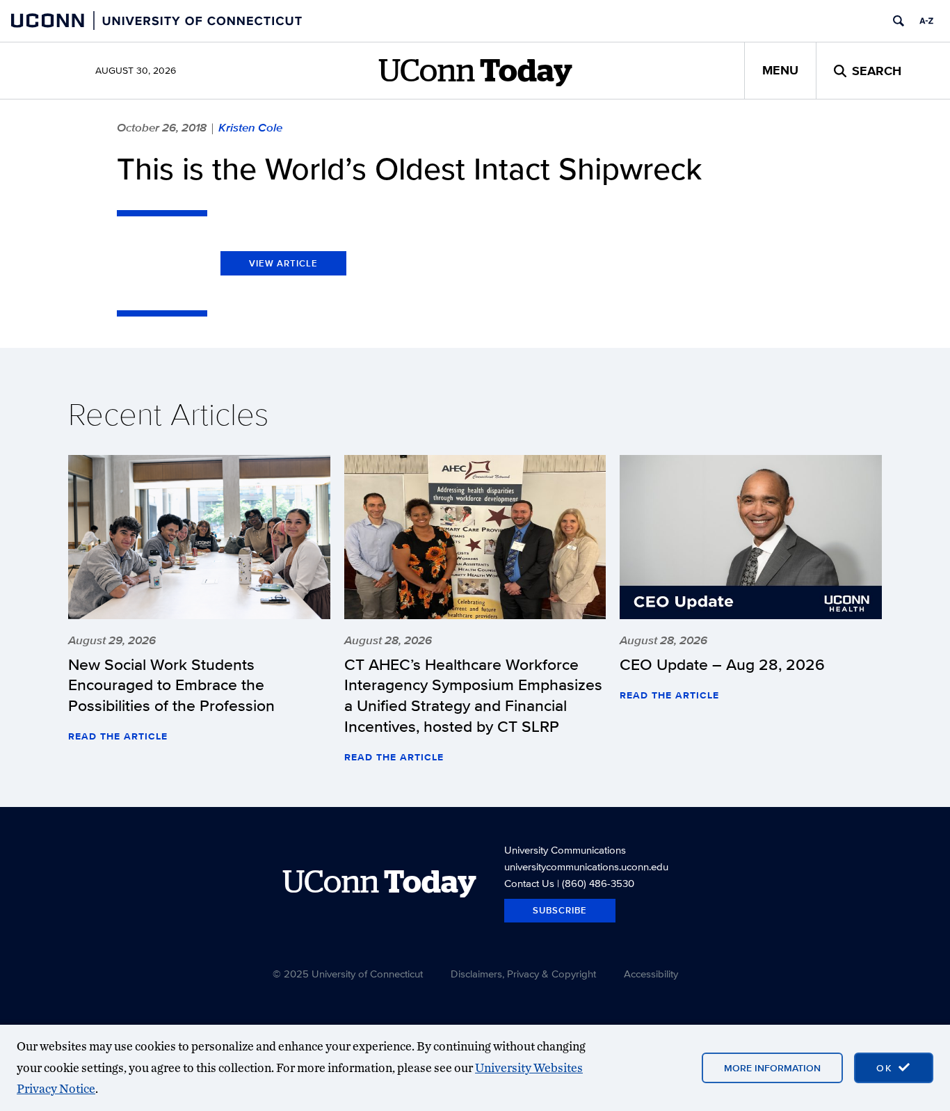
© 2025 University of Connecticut (348, 973)
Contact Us (529, 883)
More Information (772, 1068)
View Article (283, 263)
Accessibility (651, 973)
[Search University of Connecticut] (898, 21)
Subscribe (560, 910)
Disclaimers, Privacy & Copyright (523, 973)
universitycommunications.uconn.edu (586, 866)
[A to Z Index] (926, 21)
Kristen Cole (250, 127)
